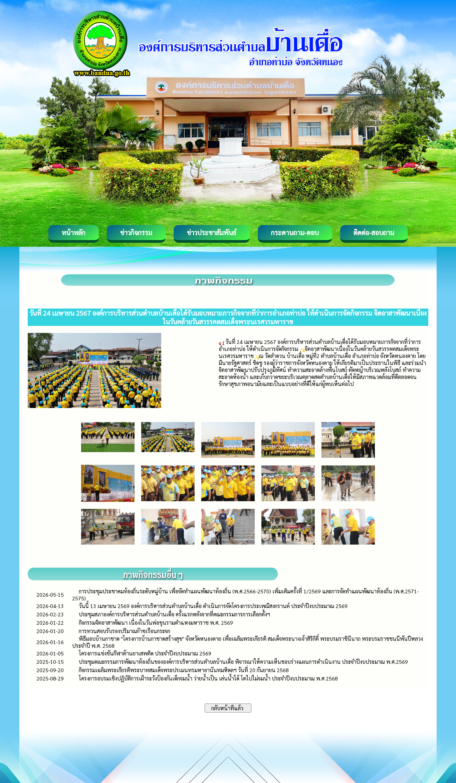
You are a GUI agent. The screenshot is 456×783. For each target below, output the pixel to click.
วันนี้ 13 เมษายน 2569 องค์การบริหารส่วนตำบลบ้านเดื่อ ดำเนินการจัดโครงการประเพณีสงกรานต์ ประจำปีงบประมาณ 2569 (213, 605)
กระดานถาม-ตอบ (295, 232)
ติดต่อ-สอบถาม (374, 232)
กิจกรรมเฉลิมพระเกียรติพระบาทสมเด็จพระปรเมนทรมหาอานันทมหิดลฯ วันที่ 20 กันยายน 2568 (184, 669)
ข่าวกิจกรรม (136, 232)
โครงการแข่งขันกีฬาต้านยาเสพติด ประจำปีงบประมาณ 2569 (145, 653)
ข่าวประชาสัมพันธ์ (211, 232)
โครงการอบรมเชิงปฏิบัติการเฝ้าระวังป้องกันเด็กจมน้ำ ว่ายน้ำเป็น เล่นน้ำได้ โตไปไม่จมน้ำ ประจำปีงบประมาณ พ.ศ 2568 (208, 678)
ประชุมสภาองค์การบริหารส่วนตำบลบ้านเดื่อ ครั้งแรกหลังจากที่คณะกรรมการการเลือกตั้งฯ (174, 614)
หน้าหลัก (73, 232)
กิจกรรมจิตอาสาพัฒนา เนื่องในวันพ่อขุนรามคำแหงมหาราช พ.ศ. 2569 (156, 622)
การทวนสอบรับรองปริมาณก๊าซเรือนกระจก (124, 630)
